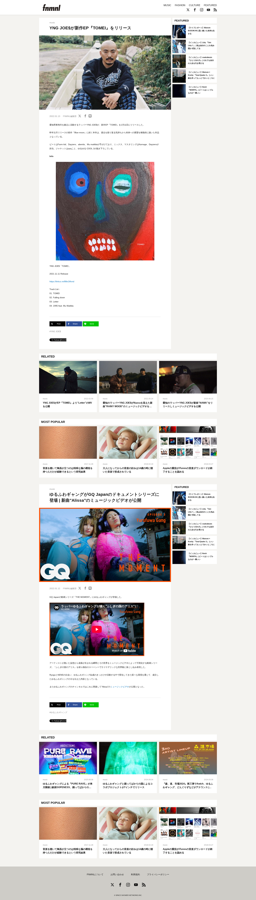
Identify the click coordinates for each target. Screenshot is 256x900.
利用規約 (135, 874)
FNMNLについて (95, 874)
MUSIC (167, 5)
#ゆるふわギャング (58, 712)
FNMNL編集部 (69, 116)
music (52, 22)
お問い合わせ (117, 874)
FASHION (180, 5)
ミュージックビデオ (119, 687)
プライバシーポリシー (158, 874)
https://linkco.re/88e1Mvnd (61, 281)
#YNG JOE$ (55, 331)
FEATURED (210, 5)
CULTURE (194, 5)
